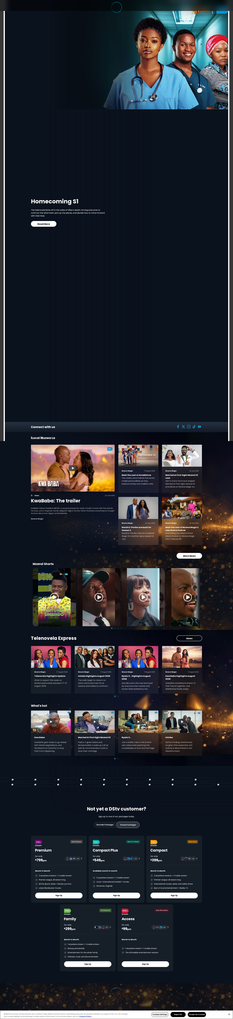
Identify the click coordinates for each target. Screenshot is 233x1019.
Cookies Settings (160, 1014)
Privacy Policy (85, 1016)
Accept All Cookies (197, 1014)
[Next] (197, 597)
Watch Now (110, 221)
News (189, 638)
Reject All (178, 1014)
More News (189, 555)
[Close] (229, 1014)
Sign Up (58, 895)
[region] (116, 1014)
